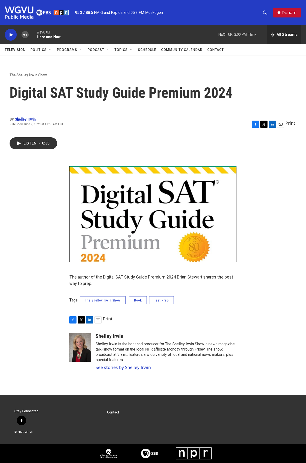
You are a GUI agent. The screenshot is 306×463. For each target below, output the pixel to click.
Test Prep (161, 300)
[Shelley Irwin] (80, 347)
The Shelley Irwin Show (28, 75)
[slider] (32, 34)
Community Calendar (181, 50)
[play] (11, 35)
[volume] (25, 34)
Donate (289, 12)
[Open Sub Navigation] (50, 50)
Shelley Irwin (25, 119)
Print (290, 123)
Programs (67, 50)
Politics (38, 50)
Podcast (95, 50)
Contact (215, 50)
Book (138, 300)
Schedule (147, 50)
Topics (121, 50)
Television (15, 50)
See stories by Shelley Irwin (123, 367)
